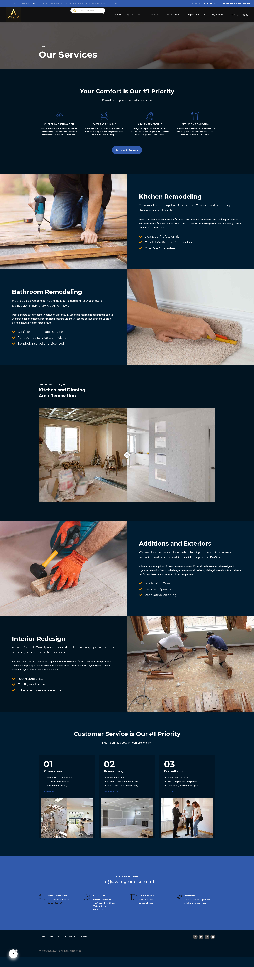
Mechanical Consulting (162, 583)
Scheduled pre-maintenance (39, 690)
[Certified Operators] (140, 589)
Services (70, 936)
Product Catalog (121, 14)
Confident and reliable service (40, 332)
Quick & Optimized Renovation (168, 242)
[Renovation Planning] (140, 595)
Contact (85, 936)
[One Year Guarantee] (140, 248)
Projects (154, 14)
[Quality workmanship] (13, 684)
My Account (218, 14)
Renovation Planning (161, 595)
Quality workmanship (34, 684)
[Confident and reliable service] (13, 331)
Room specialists (30, 678)
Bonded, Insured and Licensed (41, 343)
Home (42, 46)
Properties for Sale (196, 14)
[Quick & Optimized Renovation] (140, 242)
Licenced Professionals (162, 236)
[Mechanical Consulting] (140, 583)
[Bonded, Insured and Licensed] (13, 343)
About (139, 14)
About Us (55, 936)
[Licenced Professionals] (140, 236)
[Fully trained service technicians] (13, 337)
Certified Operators (159, 589)
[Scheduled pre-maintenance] (13, 690)
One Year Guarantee (160, 248)
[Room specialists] (13, 678)
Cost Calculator (172, 14)
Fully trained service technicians (42, 337)
